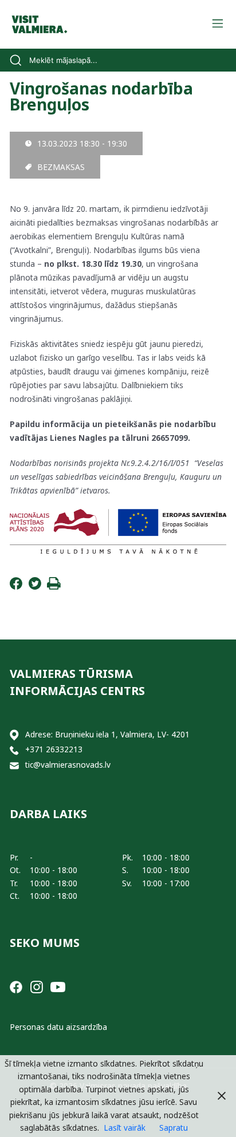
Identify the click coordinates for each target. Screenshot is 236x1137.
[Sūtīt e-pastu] (14, 765)
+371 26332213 (53, 749)
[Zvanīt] (14, 749)
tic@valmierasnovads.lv (68, 764)
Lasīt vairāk (124, 1127)
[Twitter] (35, 586)
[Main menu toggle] (217, 24)
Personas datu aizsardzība (58, 1026)
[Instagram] (36, 986)
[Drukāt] (54, 586)
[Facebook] (16, 586)
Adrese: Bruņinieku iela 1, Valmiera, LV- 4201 (107, 734)
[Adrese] (14, 734)
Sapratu (173, 1127)
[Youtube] (57, 986)
